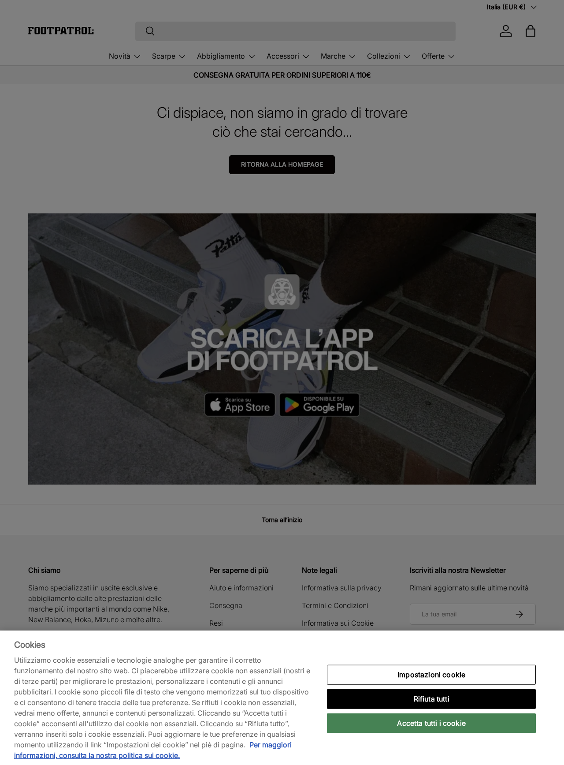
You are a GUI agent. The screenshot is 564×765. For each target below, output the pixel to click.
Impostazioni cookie (431, 674)
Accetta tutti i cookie (431, 723)
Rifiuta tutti (431, 698)
